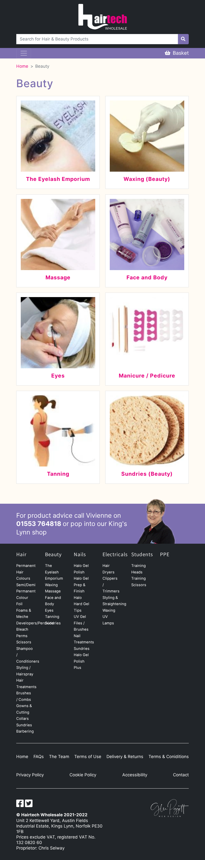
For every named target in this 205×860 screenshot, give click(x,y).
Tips (78, 610)
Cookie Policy (83, 774)
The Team (59, 756)
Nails (80, 554)
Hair (21, 554)
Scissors (23, 642)
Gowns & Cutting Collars (24, 712)
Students (142, 554)
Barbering (25, 731)
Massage (53, 591)
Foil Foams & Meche (23, 610)
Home (22, 66)
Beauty (42, 66)
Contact (181, 774)
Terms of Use (87, 756)
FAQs (39, 756)
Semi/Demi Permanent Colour (26, 591)
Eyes (49, 610)
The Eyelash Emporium (54, 572)
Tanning (52, 616)
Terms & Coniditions (168, 756)
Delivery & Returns (124, 756)
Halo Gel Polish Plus (81, 661)
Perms (22, 636)
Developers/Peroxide (35, 623)
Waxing (51, 585)
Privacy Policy (30, 774)
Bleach (22, 629)
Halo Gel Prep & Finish (81, 584)
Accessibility (134, 774)
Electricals (115, 554)
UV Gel (80, 616)
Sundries (24, 725)
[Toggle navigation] (23, 53)
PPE (165, 554)
